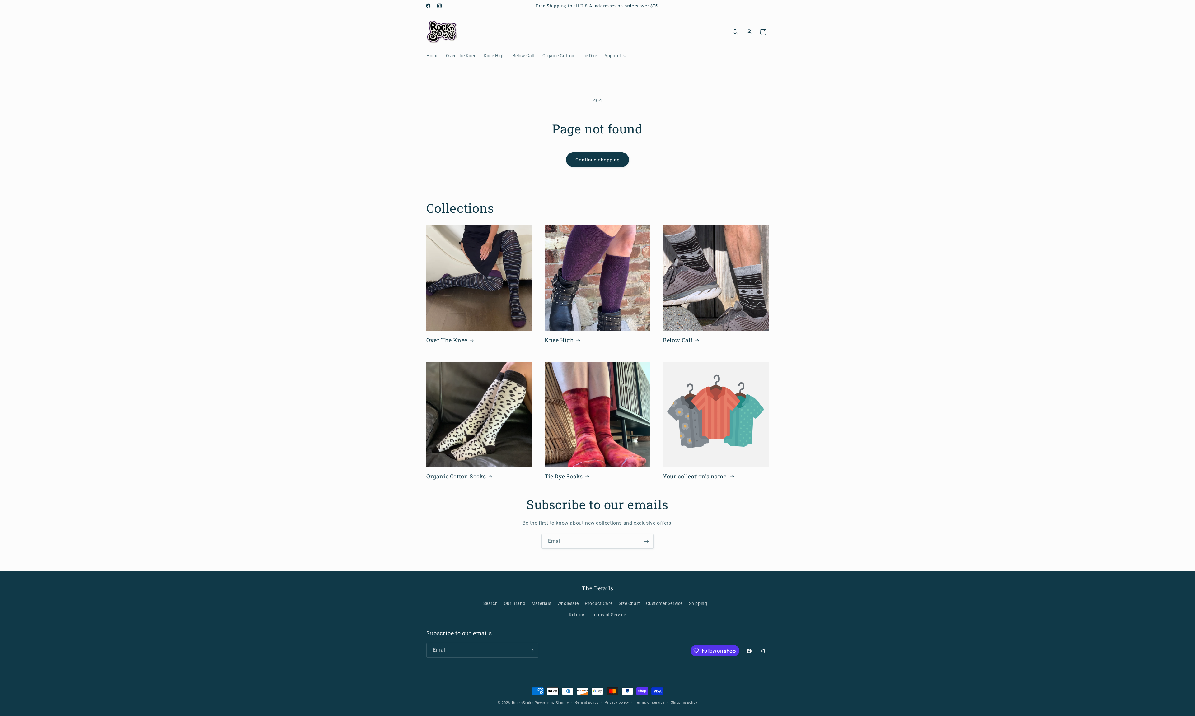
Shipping (698, 603)
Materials (541, 603)
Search (490, 603)
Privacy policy (617, 702)
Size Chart (629, 603)
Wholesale (568, 603)
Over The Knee (446, 340)
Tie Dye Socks (564, 476)
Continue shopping (597, 160)
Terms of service (650, 702)
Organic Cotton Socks (456, 476)
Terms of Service (609, 614)
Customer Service (664, 603)
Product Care (598, 603)
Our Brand (514, 603)
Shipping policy (684, 702)
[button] (615, 55)
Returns (577, 614)
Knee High (559, 340)
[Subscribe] (646, 541)
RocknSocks (522, 703)
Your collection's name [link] (695, 476)
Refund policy (586, 702)
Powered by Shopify (552, 703)
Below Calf (678, 340)
